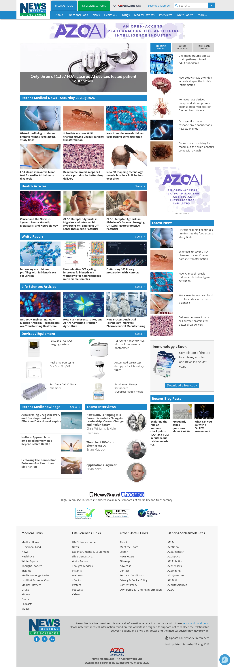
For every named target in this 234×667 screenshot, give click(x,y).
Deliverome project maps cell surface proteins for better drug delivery (194, 321)
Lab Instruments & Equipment (90, 551)
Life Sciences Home (94, 5)
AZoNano (173, 547)
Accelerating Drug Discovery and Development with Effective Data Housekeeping (41, 418)
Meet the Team (129, 547)
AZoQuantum (175, 575)
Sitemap (125, 561)
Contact (124, 570)
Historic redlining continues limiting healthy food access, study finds (196, 233)
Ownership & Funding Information (141, 589)
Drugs (25, 589)
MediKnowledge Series (36, 575)
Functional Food (31, 547)
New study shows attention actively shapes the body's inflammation (195, 81)
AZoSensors (174, 566)
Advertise (125, 566)
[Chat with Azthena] (224, 659)
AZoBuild (172, 580)
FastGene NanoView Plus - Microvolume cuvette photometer (130, 344)
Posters (26, 599)
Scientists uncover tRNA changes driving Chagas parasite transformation (193, 255)
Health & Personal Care (36, 580)
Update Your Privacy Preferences (189, 638)
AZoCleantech (175, 551)
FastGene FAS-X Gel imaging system (61, 342)
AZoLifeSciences (177, 585)
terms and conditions (195, 623)
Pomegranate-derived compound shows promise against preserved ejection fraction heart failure (195, 105)
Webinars (78, 575)
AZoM (170, 542)
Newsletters (127, 556)
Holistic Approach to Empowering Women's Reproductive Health (36, 440)
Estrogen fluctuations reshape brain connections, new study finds (195, 125)
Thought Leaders (32, 566)
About (123, 542)
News (25, 551)
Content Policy (128, 585)
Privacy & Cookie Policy (133, 580)
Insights (26, 570)
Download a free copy (182, 385)
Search (124, 551)
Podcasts (27, 604)
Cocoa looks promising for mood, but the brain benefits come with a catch (196, 146)
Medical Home (64, 5)
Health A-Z (28, 556)
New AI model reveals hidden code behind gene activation (194, 277)
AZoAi (170, 589)
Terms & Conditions (132, 575)
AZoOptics (173, 556)
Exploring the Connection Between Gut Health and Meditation (38, 463)
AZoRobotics (174, 561)
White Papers (30, 561)
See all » (140, 186)
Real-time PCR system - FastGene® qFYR (64, 364)
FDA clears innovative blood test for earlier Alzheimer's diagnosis (196, 299)
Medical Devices (31, 585)
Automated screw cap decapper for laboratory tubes (129, 366)
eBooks (26, 594)
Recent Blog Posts (166, 398)
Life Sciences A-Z (82, 556)
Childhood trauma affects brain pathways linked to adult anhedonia (194, 59)
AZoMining (174, 570)
